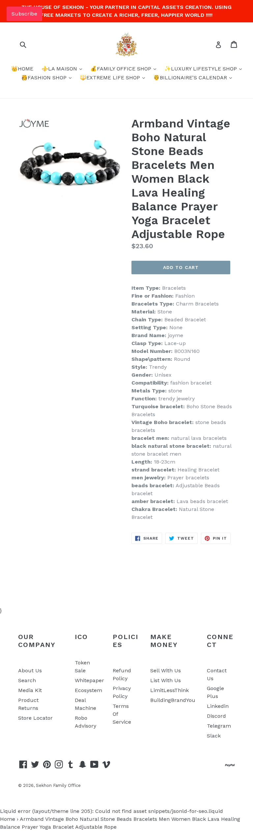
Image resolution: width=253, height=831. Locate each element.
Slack (214, 736)
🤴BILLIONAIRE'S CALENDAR (191, 77)
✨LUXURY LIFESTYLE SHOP (201, 69)
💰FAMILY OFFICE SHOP (121, 69)
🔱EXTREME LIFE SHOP (111, 77)
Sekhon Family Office (58, 785)
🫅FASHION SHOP (44, 77)
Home (7, 819)
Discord (216, 716)
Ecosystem (88, 690)
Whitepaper (89, 680)
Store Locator (35, 718)
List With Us (165, 680)
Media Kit (30, 690)
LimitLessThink (169, 690)
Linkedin (218, 706)
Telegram (219, 726)
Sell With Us (165, 670)
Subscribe (24, 14)
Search (27, 680)
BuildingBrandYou (172, 700)
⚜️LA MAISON (60, 69)
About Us (30, 670)
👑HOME (22, 69)
